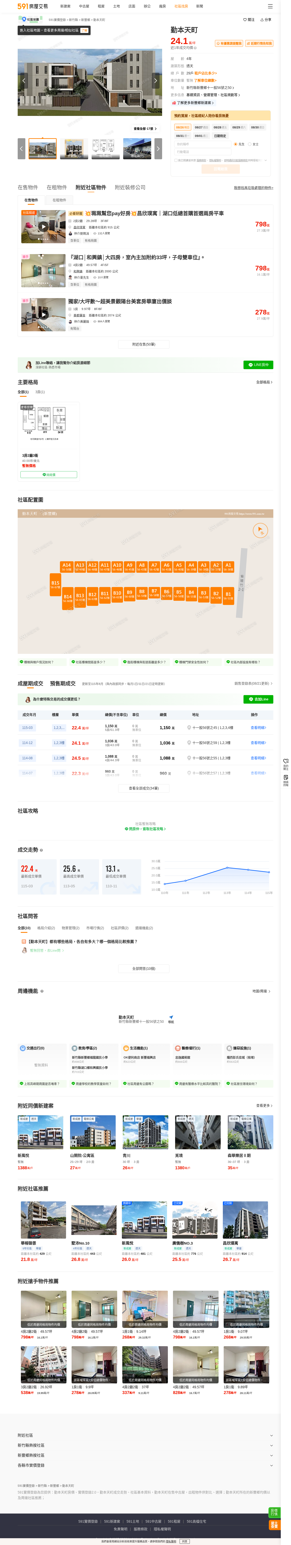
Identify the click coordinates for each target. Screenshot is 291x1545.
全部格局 (263, 382)
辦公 (147, 6)
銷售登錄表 (252, 683)
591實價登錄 (88, 1521)
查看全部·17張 (144, 128)
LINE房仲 (261, 365)
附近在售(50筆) (143, 344)
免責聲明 (120, 1529)
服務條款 (201, 160)
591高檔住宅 (196, 1521)
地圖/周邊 (260, 991)
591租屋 (174, 1521)
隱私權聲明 (215, 160)
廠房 (162, 6)
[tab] (31, 200)
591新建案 (112, 1521)
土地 (116, 6)
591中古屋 (153, 1521)
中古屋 (84, 6)
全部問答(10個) (143, 968)
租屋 (101, 6)
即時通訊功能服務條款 (236, 160)
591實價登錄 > (58, 19)
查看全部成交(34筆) (144, 788)
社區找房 (181, 6)
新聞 (199, 6)
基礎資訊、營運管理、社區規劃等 (212, 95)
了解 (84, 30)
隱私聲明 (171, 1541)
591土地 (133, 1521)
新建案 (65, 6)
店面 (131, 6)
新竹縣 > (75, 19)
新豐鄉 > (87, 19)
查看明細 (257, 728)
